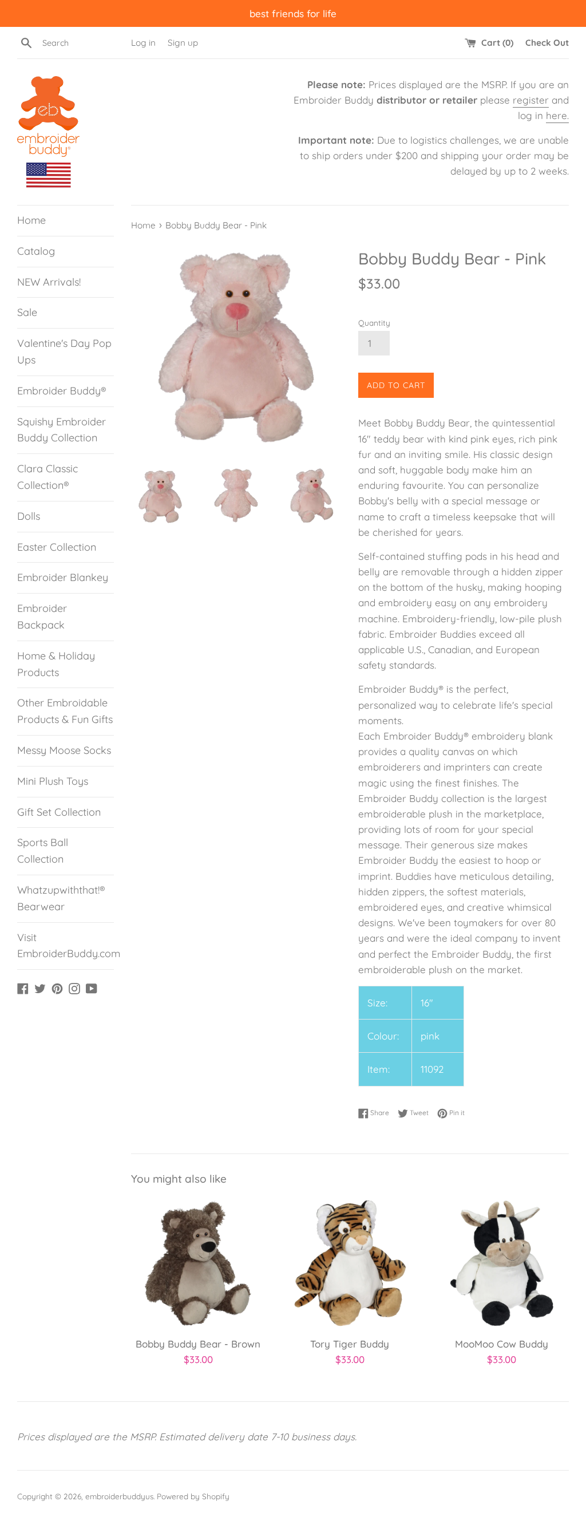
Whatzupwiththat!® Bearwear (61, 898)
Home (31, 220)
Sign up (183, 42)
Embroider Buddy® (61, 390)
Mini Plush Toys (52, 781)
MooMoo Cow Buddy (501, 1344)
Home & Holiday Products (56, 664)
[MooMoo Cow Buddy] (501, 1263)
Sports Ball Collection (42, 851)
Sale (27, 312)
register (531, 100)
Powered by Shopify (193, 1496)
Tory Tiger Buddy (349, 1344)
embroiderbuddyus (119, 1496)
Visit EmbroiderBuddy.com (65, 946)
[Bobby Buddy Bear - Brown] (198, 1263)
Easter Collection (56, 547)
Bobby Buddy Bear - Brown (198, 1344)
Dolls (28, 516)
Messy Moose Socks (64, 750)
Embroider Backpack (42, 616)
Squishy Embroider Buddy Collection (61, 430)
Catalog (36, 251)
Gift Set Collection (59, 812)
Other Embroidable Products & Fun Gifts (65, 711)
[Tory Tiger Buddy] (350, 1263)
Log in (143, 42)
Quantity (374, 322)
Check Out (547, 42)
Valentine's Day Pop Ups (64, 351)
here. (557, 115)
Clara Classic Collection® (47, 477)
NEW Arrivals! (49, 282)
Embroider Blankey (62, 577)
